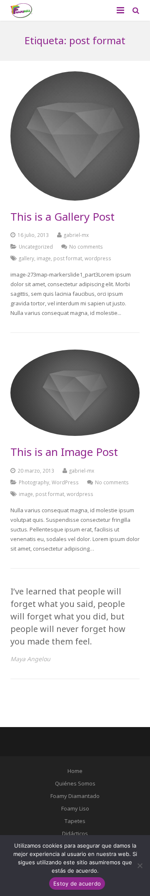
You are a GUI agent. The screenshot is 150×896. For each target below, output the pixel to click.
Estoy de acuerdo (77, 883)
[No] (139, 865)
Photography (34, 482)
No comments (86, 246)
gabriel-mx (76, 235)
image (44, 258)
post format (67, 258)
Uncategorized (36, 246)
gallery (26, 258)
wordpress (98, 258)
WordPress (65, 482)
